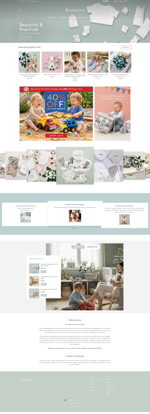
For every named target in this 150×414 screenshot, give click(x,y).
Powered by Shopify (75, 406)
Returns (91, 382)
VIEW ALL (126, 47)
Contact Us (23, 1)
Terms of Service (111, 390)
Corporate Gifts (96, 17)
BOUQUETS (43, 178)
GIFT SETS (18, 177)
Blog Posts (109, 382)
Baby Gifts (52, 17)
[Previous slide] (4, 166)
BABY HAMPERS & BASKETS (75, 181)
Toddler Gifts (65, 17)
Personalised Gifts (81, 17)
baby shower (101, 342)
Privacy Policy (110, 387)
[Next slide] (146, 166)
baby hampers (57, 336)
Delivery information (95, 379)
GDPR (108, 392)
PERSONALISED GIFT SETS (107, 178)
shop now (25, 37)
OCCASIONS (131, 177)
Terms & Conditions (95, 387)
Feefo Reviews (110, 395)
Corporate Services (112, 384)
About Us (35, 1)
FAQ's (29, 1)
